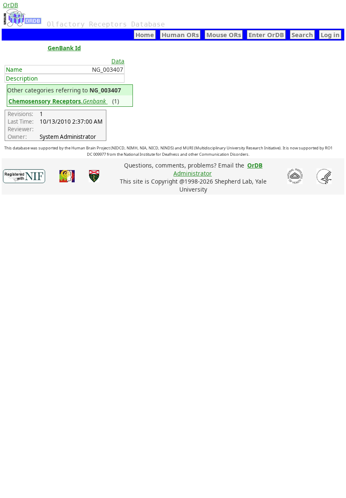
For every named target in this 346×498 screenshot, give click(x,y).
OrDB (10, 5)
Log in (330, 34)
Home (144, 34)
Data (117, 61)
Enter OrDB (266, 34)
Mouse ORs (223, 34)
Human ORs (180, 34)
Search (302, 34)
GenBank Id (64, 48)
